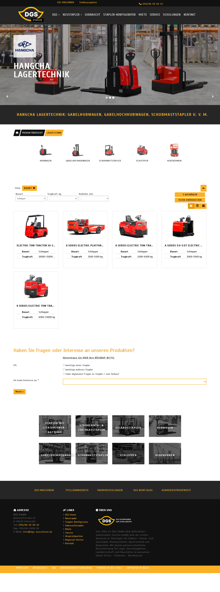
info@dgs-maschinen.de (37, 531)
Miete (143, 15)
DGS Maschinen (44, 490)
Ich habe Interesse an (26, 380)
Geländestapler (128, 427)
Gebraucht (92, 15)
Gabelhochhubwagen (58, 455)
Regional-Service (74, 539)
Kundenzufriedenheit (176, 490)
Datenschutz (40, 567)
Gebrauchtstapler (74, 525)
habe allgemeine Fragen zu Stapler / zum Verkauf (92, 374)
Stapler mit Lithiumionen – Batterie (55, 427)
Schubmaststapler (93, 455)
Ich (15, 365)
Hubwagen (165, 427)
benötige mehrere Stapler (79, 369)
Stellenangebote (88, 2)
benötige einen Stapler (77, 365)
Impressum (22, 567)
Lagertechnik (54, 132)
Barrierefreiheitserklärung (76, 567)
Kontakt (189, 15)
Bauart (28, 188)
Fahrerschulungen (110, 490)
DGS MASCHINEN (65, 2)
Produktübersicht (32, 132)
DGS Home (70, 514)
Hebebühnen (165, 455)
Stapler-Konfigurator (119, 15)
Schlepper (128, 455)
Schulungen (172, 15)
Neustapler (71, 15)
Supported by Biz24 (137, 567)
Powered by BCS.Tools (109, 567)
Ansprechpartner (74, 536)
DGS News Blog (142, 490)
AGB (54, 567)
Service (155, 15)
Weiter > (19, 391)
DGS (55, 15)
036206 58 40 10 (152, 3)
